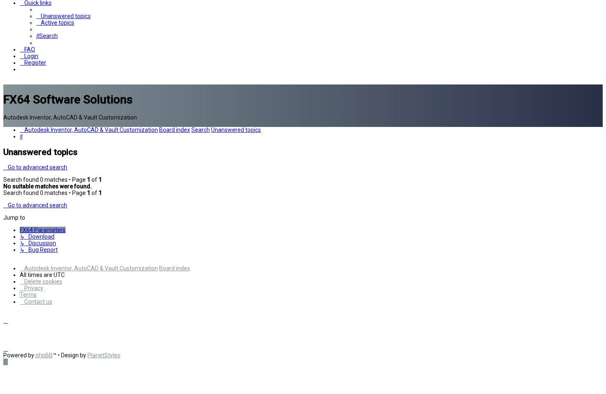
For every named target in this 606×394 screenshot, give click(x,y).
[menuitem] (63, 16)
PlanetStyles (103, 355)
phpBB (44, 355)
